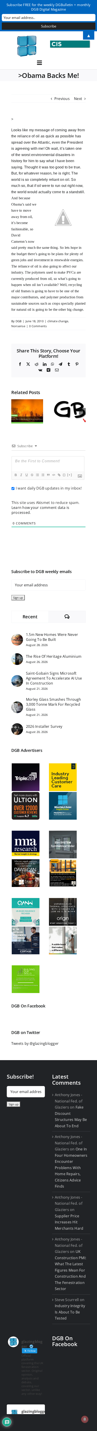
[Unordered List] (42, 475)
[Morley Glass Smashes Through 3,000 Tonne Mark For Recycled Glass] (17, 704)
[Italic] (21, 475)
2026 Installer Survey (44, 726)
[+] (69, 474)
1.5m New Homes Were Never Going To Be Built (52, 637)
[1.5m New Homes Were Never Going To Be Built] (17, 636)
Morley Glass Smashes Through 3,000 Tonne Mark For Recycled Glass (53, 704)
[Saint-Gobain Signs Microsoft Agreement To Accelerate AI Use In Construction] (17, 678)
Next (78, 98)
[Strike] (32, 475)
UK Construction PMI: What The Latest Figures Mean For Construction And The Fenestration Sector (70, 1270)
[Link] (59, 475)
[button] (14, 411)
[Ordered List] (37, 475)
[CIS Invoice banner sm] (70, 42)
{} (64, 474)
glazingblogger (34, 1411)
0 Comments (38, 326)
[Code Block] (53, 475)
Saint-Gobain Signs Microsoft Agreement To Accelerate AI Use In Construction (54, 678)
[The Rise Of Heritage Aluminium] (17, 656)
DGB (19, 321)
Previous (62, 98)
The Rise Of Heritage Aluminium (53, 656)
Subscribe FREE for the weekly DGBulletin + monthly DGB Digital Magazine (48, 6)
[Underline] (26, 475)
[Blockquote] (48, 475)
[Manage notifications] (84, 1419)
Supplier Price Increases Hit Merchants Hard (69, 1222)
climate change (57, 321)
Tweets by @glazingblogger (35, 1043)
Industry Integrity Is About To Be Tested (70, 1312)
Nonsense (18, 326)
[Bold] (15, 475)
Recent (30, 617)
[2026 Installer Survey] (17, 726)
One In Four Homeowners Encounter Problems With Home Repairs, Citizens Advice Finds (71, 1168)
